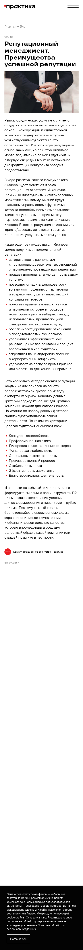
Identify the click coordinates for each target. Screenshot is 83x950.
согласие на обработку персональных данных (36, 921)
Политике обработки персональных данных (35, 927)
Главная (9, 26)
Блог (23, 26)
